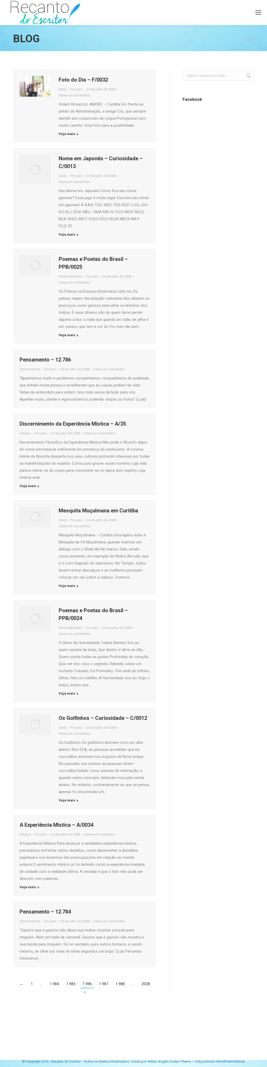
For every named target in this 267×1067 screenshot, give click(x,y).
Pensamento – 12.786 (45, 360)
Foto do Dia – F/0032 (83, 80)
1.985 (70, 984)
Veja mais (67, 134)
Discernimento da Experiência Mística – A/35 (73, 424)
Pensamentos (30, 369)
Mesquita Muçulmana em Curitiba (98, 510)
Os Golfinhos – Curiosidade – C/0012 (103, 718)
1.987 (103, 984)
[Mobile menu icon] (258, 12)
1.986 (87, 984)
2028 (146, 984)
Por (76, 89)
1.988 (120, 984)
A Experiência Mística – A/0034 (56, 825)
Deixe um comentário (74, 95)
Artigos (25, 433)
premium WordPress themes (223, 1061)
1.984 (54, 984)
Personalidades (70, 276)
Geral (62, 89)
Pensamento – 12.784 (45, 912)
